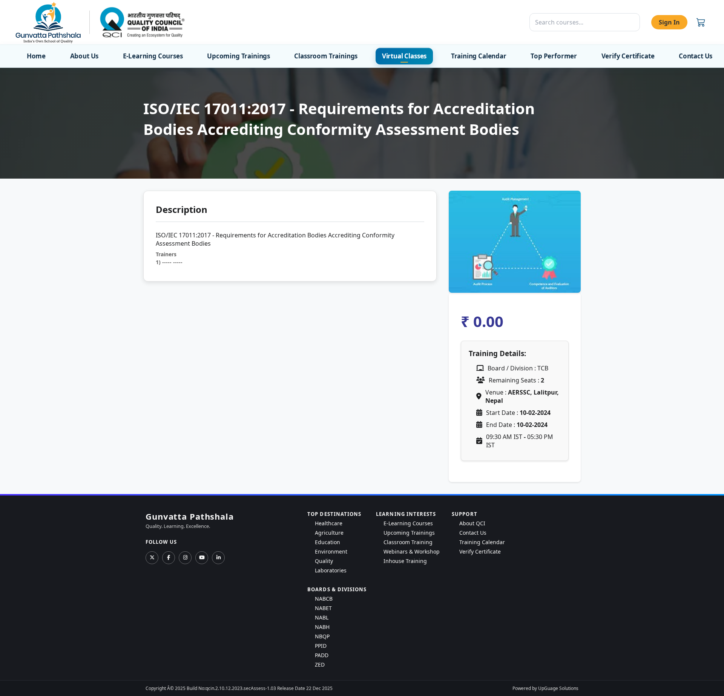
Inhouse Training (405, 560)
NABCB (324, 598)
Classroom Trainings (325, 56)
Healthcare (328, 523)
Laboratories (331, 570)
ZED (320, 664)
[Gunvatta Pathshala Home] (48, 22)
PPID (321, 645)
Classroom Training (408, 542)
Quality (324, 560)
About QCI (472, 523)
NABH (322, 626)
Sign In (669, 22)
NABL (321, 617)
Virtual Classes (404, 56)
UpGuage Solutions (558, 688)
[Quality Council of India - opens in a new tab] (142, 22)
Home (36, 56)
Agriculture (329, 532)
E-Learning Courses (153, 56)
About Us (84, 56)
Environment (331, 551)
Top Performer (554, 56)
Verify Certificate (628, 56)
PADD (321, 655)
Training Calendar (478, 56)
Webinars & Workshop (411, 551)
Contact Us (695, 56)
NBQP (322, 636)
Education (327, 542)
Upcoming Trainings (238, 56)
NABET (323, 608)
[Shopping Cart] (701, 22)
